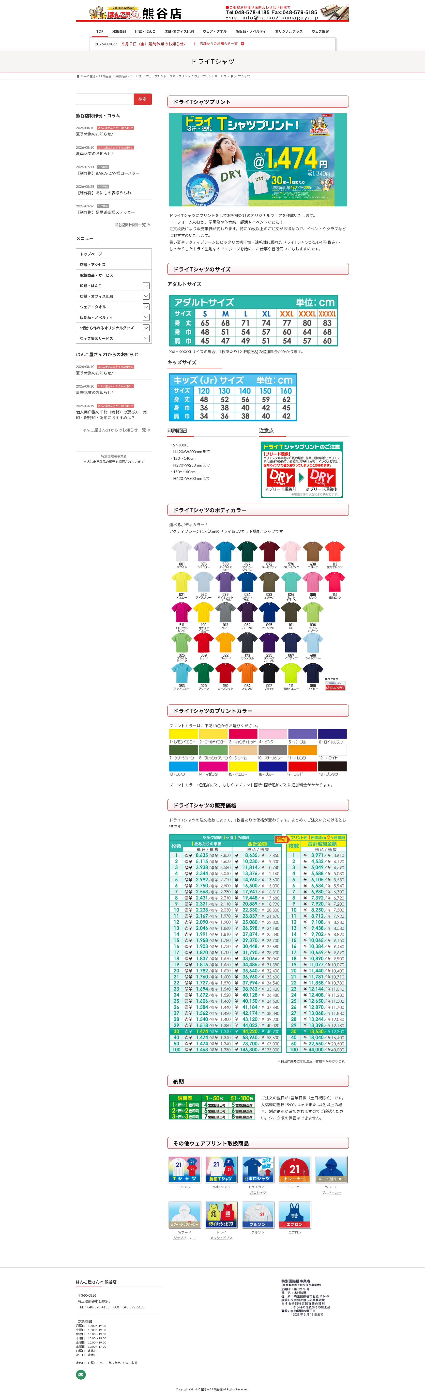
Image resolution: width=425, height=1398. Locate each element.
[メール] (81, 1375)
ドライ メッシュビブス (221, 1235)
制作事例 (103, 166)
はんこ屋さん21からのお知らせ (115, 127)
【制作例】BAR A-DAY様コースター (108, 173)
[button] (218, 43)
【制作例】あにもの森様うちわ (103, 192)
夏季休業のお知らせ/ (94, 134)
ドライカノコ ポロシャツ (258, 1189)
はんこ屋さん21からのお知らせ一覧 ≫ (116, 430)
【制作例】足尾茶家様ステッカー (105, 212)
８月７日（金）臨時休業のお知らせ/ (153, 43)
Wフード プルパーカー (331, 1189)
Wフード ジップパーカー (185, 1235)
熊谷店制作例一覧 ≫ (132, 224)
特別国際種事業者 (114, 456)
